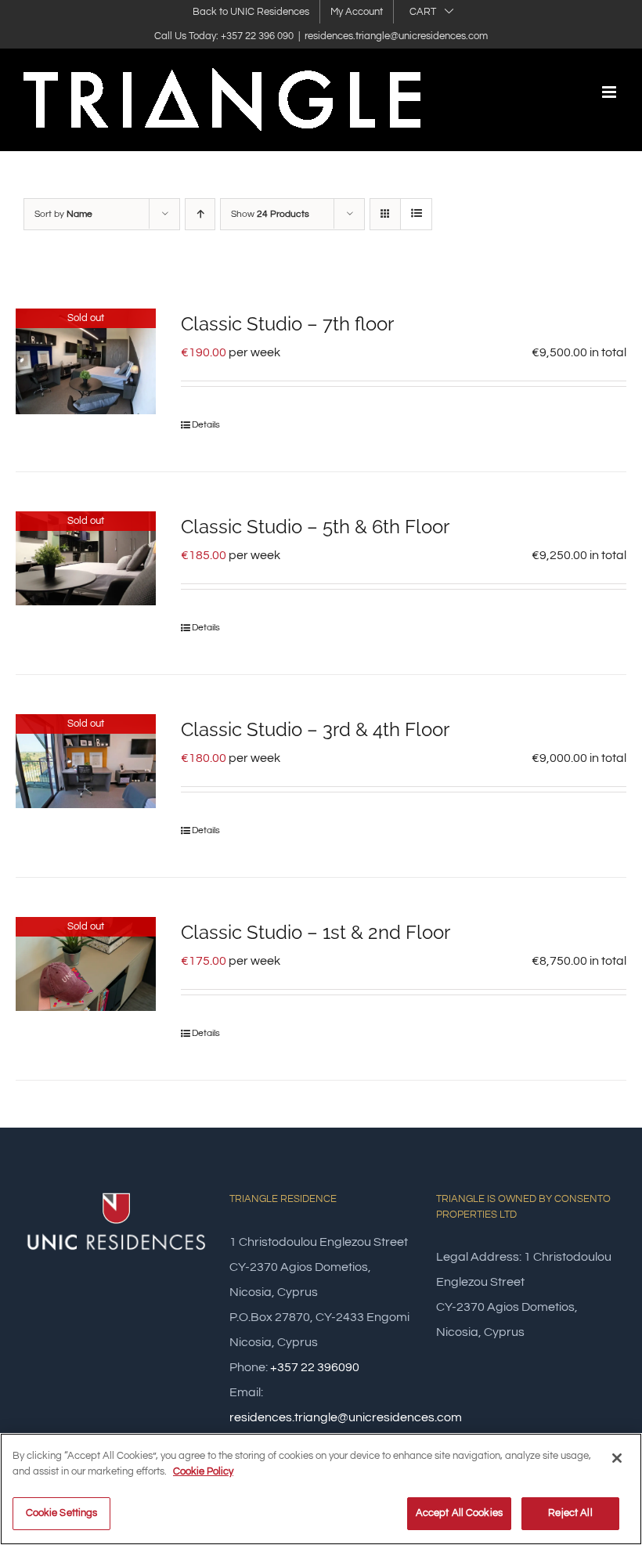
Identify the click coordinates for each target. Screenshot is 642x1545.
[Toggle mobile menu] (610, 92)
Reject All (570, 1512)
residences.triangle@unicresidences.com (396, 36)
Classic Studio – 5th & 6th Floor (315, 526)
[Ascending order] (200, 214)
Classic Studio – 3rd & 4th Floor (315, 729)
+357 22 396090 (314, 1367)
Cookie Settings (62, 1512)
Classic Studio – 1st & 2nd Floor (315, 932)
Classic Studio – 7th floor (287, 323)
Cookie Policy (203, 1471)
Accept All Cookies (459, 1512)
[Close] (617, 1458)
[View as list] (416, 214)
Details (206, 425)
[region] (321, 1489)
